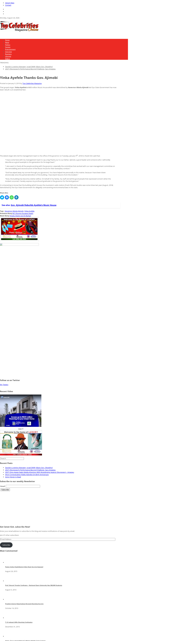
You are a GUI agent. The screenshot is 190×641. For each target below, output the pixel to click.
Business (8, 54)
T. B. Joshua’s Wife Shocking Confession (18, 622)
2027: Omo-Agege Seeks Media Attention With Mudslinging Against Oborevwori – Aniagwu (39, 472)
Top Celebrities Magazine (32, 83)
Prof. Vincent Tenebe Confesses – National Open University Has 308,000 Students (33, 585)
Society (7, 47)
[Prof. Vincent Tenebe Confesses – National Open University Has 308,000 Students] (9, 581)
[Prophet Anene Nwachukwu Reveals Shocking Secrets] (9, 599)
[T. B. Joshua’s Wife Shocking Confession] (9, 618)
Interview (8, 52)
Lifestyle (8, 56)
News (7, 42)
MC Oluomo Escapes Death (22, 213)
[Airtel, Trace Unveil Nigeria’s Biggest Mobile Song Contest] (9, 636)
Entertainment (10, 49)
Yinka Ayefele (29, 211)
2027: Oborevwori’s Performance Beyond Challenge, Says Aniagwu (30, 69)
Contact (8, 5)
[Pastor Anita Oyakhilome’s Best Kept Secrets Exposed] (9, 562)
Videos (7, 59)
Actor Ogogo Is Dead (13, 477)
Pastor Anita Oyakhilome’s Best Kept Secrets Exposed (24, 567)
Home (7, 40)
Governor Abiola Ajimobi (14, 211)
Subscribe (6, 545)
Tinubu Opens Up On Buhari (20, 216)
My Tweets (4, 384)
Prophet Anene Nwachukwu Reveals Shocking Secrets (24, 604)
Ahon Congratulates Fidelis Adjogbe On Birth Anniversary (27, 474)
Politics (7, 45)
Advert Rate (9, 3)
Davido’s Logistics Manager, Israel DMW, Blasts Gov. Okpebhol (29, 66)
